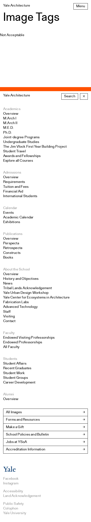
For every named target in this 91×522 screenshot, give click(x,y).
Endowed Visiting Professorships (29, 338)
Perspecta (11, 243)
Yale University (14, 513)
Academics (12, 109)
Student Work (14, 373)
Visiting (9, 316)
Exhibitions (11, 222)
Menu (80, 6)
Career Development (19, 382)
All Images (14, 412)
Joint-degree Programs (21, 137)
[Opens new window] (9, 471)
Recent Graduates (17, 368)
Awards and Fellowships (22, 156)
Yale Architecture (16, 95)
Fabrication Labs (16, 302)
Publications (12, 234)
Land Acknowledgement (22, 496)
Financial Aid (13, 191)
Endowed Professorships (22, 342)
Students (10, 359)
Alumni (8, 394)
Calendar (10, 208)
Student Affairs (14, 363)
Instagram (10, 483)
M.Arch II (10, 123)
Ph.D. (7, 132)
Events (8, 213)
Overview (11, 114)
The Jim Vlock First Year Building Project (35, 147)
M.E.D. (8, 128)
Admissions (12, 172)
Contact (9, 321)
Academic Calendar (18, 217)
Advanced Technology (20, 307)
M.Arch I (10, 118)
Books (8, 257)
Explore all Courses (18, 161)
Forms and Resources (23, 420)
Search (69, 96)
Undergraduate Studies (21, 142)
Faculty (9, 333)
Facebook (11, 479)
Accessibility (13, 491)
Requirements (14, 182)
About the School (16, 269)
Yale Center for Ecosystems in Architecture (36, 297)
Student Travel (14, 151)
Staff (7, 312)
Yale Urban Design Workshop (25, 293)
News (7, 283)
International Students (20, 196)
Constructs (12, 253)
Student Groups (15, 378)
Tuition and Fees (16, 187)
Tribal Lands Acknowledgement (27, 288)
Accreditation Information (25, 449)
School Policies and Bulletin (27, 434)
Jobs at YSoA (16, 442)
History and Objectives (21, 279)
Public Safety (13, 504)
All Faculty (11, 347)
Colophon (10, 508)
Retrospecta (12, 248)
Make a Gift (15, 427)
